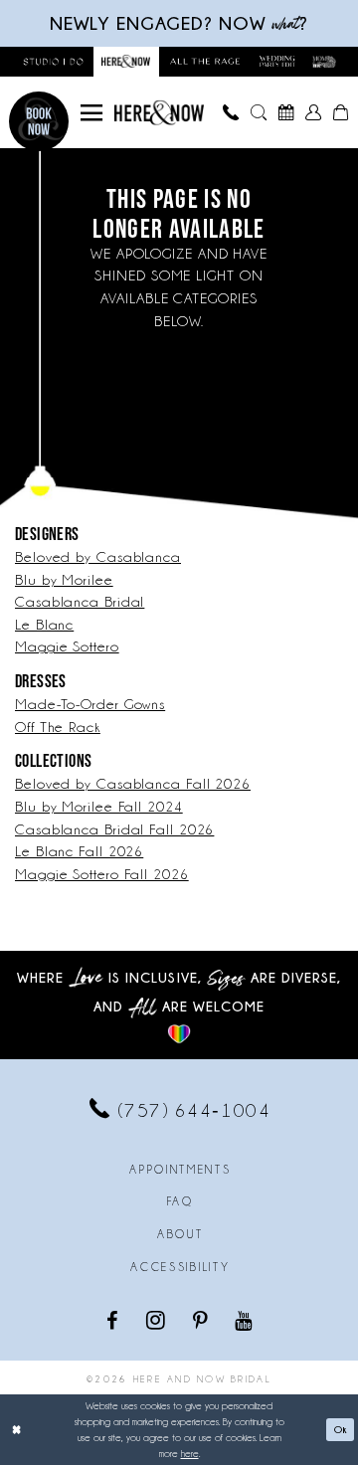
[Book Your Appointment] (286, 112)
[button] (91, 112)
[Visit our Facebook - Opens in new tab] (113, 1320)
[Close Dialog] (17, 1430)
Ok (340, 1429)
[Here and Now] (159, 112)
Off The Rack (57, 727)
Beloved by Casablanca (98, 557)
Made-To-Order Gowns (90, 704)
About (180, 1234)
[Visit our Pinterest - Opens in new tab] (201, 1320)
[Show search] (258, 112)
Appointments (180, 1170)
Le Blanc (44, 625)
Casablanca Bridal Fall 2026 (114, 829)
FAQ (180, 1201)
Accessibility (180, 1267)
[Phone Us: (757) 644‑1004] (232, 112)
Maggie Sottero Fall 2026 (102, 874)
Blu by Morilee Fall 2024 (99, 807)
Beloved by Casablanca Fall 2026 (133, 784)
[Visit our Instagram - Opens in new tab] (157, 1319)
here (190, 1453)
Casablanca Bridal (79, 602)
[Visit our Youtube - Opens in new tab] (245, 1320)
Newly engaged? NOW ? (179, 23)
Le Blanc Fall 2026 (79, 851)
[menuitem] (91, 112)
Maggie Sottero (67, 646)
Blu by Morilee (64, 580)
